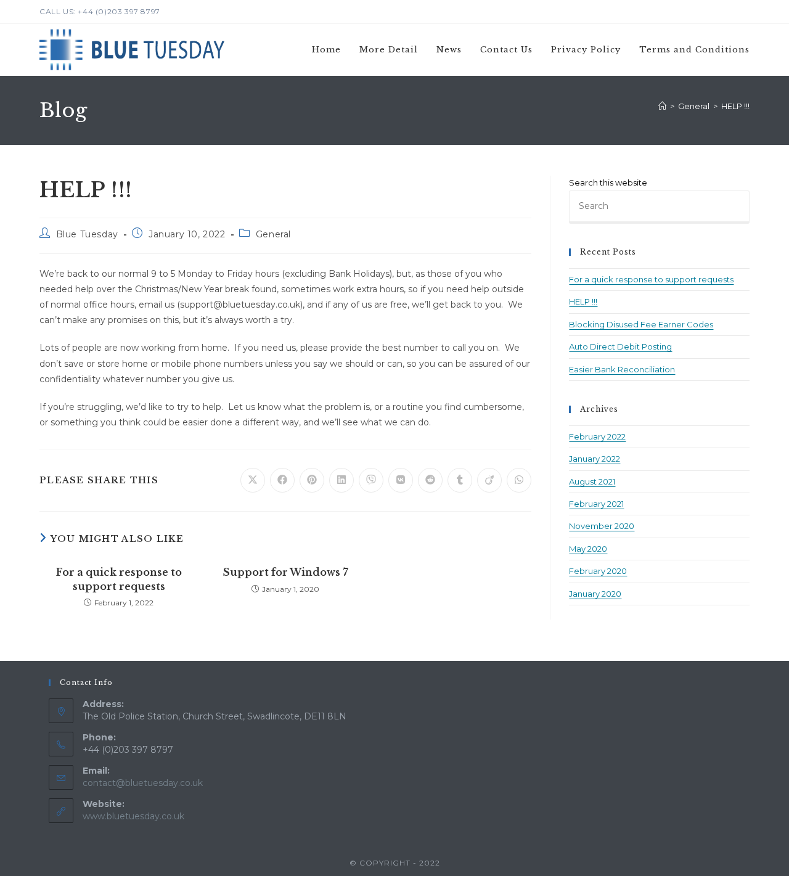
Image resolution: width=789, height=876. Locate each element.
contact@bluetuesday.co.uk (143, 782)
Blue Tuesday (87, 234)
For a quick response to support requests (119, 579)
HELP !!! (735, 106)
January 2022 (594, 459)
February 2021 (596, 504)
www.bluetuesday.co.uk (133, 816)
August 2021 (592, 481)
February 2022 (597, 436)
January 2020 (595, 594)
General (273, 234)
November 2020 (601, 526)
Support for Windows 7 (285, 572)
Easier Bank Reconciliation (622, 369)
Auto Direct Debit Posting (620, 346)
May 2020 (588, 549)
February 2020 (598, 571)
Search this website (608, 182)
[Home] (662, 106)
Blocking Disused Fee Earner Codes (641, 324)
